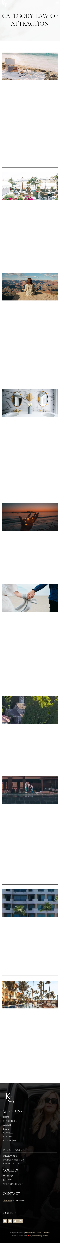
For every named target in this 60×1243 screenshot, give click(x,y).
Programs (9, 1141)
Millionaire (10, 1156)
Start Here (10, 1121)
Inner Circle (11, 1164)
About (7, 1125)
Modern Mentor (13, 1160)
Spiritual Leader (13, 1184)
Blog (6, 1129)
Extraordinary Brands (40, 1236)
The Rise (8, 1176)
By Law (7, 1180)
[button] (57, 3)
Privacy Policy (30, 1233)
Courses (8, 1137)
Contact (9, 1133)
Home (6, 1117)
